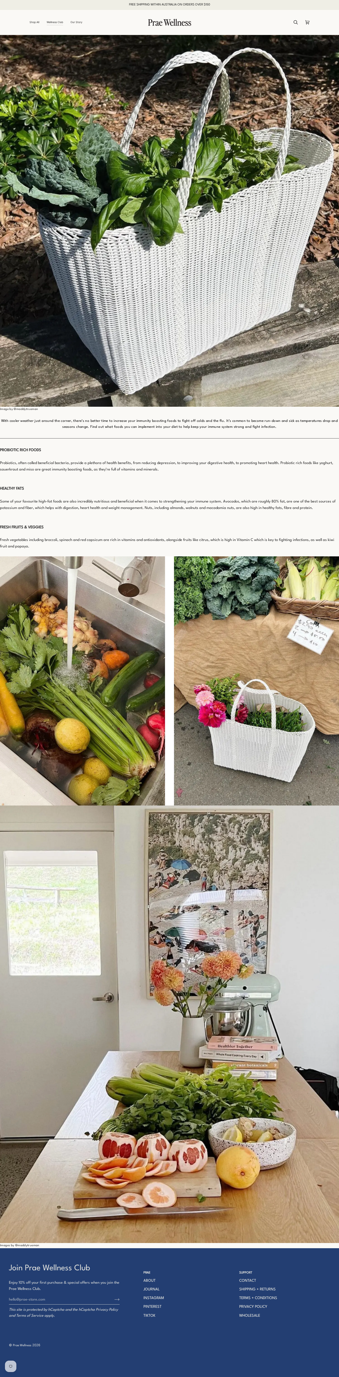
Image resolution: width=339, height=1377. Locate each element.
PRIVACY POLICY (253, 1307)
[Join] (113, 1300)
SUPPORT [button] (245, 1272)
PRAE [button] (146, 1272)
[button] (36, 22)
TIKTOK (149, 1316)
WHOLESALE (249, 1316)
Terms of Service (29, 1316)
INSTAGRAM (153, 1298)
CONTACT (247, 1281)
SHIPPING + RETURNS (257, 1289)
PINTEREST (152, 1307)
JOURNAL (151, 1289)
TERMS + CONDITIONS (258, 1298)
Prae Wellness (22, 1345)
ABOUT (149, 1281)
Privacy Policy (107, 1310)
